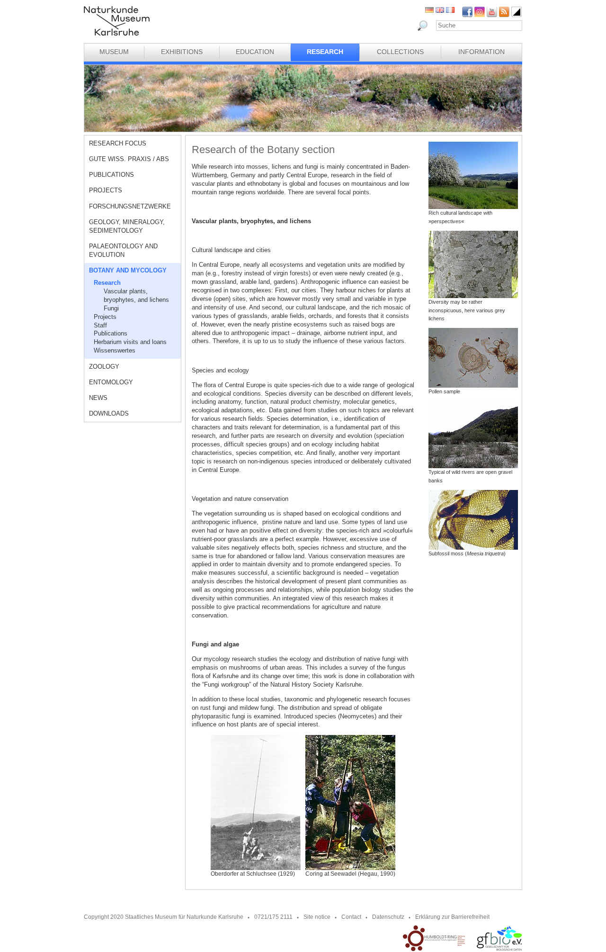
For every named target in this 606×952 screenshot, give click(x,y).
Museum (114, 51)
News (98, 397)
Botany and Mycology (128, 270)
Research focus (117, 143)
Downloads (109, 413)
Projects (105, 190)
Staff (100, 325)
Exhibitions (182, 51)
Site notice (316, 917)
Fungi (111, 308)
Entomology (111, 382)
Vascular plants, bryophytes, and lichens (136, 295)
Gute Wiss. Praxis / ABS (129, 159)
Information (481, 51)
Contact (351, 917)
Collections (400, 51)
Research (325, 51)
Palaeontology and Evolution (123, 250)
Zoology (104, 366)
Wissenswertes (114, 350)
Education (255, 51)
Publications (111, 174)
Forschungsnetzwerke (130, 206)
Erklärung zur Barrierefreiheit (452, 917)
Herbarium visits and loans (130, 341)
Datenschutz (388, 917)
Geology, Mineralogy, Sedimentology (127, 226)
